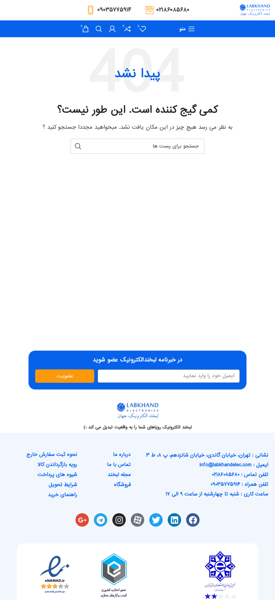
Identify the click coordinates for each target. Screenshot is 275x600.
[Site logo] (255, 11)
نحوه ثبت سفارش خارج (51, 455)
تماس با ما (119, 465)
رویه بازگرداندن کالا (57, 465)
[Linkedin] (174, 520)
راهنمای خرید (62, 495)
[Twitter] (156, 520)
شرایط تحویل (63, 485)
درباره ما (122, 455)
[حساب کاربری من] (112, 29)
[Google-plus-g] (82, 520)
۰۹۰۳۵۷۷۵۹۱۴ (114, 9)
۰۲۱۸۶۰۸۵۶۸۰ (172, 9)
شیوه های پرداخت (57, 475)
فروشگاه (122, 485)
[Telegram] (100, 520)
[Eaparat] (137, 520)
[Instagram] (119, 520)
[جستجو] (99, 29)
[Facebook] (193, 520)
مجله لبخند (119, 475)
